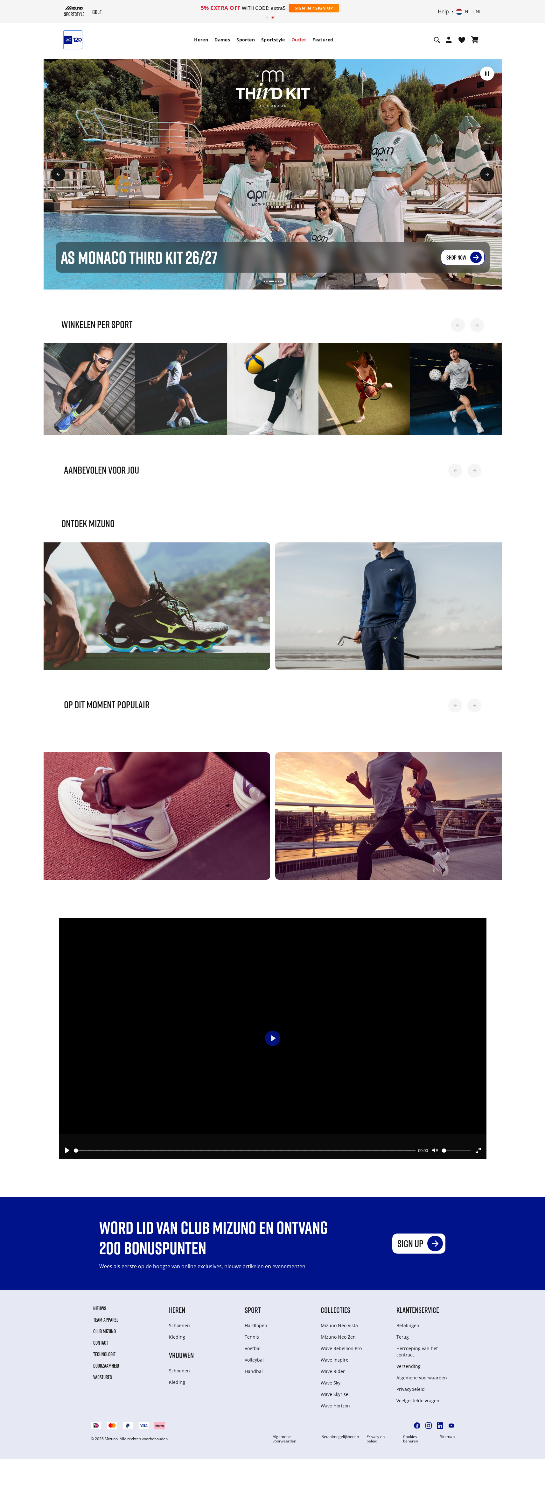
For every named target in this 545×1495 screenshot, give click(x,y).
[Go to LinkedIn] (440, 1425)
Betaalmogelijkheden (340, 1436)
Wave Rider (333, 1371)
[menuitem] (201, 40)
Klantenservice (417, 1309)
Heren (201, 40)
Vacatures (102, 1377)
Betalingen (407, 1325)
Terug (402, 1337)
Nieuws (99, 1308)
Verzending (408, 1366)
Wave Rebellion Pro (341, 1348)
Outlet (298, 40)
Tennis (252, 1337)
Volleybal (254, 1360)
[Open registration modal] (448, 40)
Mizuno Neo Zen (338, 1337)
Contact (100, 1343)
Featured (322, 40)
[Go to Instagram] (428, 1425)
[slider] (245, 1151)
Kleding (177, 1337)
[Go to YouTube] (451, 1425)
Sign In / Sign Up (314, 8)
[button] (487, 74)
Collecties (335, 1309)
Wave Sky (330, 1383)
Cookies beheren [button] (410, 1438)
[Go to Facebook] (417, 1425)
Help (443, 11)
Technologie (104, 1354)
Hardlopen (256, 1325)
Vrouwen (181, 1355)
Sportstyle (273, 40)
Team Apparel (105, 1320)
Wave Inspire (334, 1360)
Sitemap (447, 1436)
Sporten (245, 40)
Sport (253, 1309)
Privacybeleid (410, 1389)
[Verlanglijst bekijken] (461, 40)
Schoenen (179, 1325)
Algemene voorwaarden (421, 1378)
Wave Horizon (335, 1406)
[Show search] (437, 40)
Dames (222, 40)
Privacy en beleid (376, 1438)
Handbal (254, 1371)
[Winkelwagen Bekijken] (474, 40)
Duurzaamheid (106, 1366)
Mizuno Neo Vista (339, 1325)
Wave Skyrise (334, 1394)
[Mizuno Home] (74, 11)
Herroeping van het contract (417, 1351)
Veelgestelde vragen (417, 1401)
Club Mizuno (104, 1331)
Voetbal (253, 1348)
